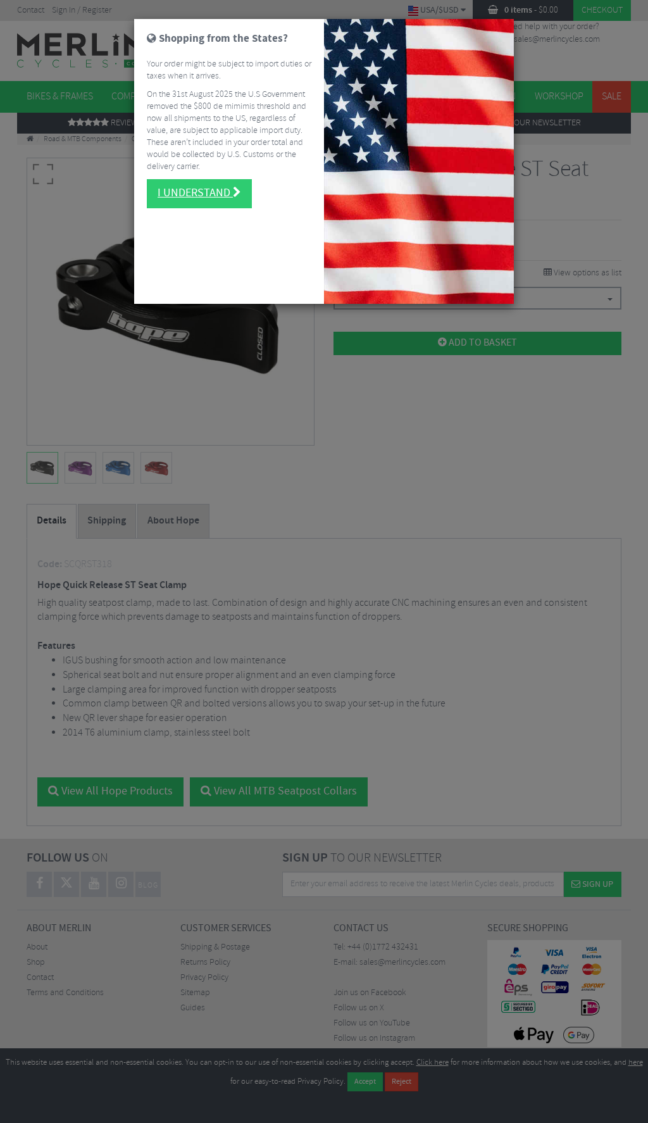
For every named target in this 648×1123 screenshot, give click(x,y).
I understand (195, 193)
